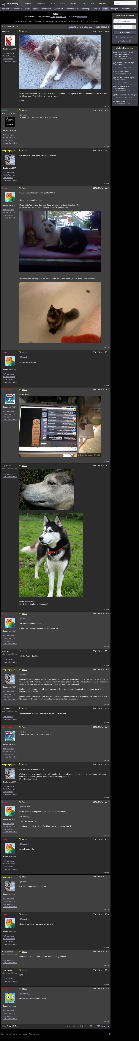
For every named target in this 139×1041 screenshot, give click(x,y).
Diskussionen (41, 3)
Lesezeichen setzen (10, 61)
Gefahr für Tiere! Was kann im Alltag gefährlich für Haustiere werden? (125, 55)
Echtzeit (28, 3)
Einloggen (126, 33)
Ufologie (97, 9)
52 (87, 27)
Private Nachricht (9, 56)
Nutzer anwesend (125, 15)
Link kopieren (8, 59)
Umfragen (114, 9)
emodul (5, 32)
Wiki (92, 3)
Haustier (59, 17)
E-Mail (84, 17)
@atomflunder (24, 619)
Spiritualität (58, 9)
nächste (104, 27)
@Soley (22, 656)
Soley (4, 188)
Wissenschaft (17, 9)
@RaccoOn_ (24, 357)
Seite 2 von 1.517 (9, 27)
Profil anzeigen (8, 53)
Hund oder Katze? (123, 72)
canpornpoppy (8, 151)
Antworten (75, 21)
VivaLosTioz (7, 952)
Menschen (5, 9)
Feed (79, 17)
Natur (105, 9)
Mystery (36, 9)
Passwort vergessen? (124, 37)
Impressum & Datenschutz (11, 1034)
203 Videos (49, 21)
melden (106, 106)
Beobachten (62, 21)
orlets (4, 111)
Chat (83, 3)
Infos (95, 21)
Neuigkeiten (103, 3)
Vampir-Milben (122, 102)
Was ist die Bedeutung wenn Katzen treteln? (125, 80)
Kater (64, 17)
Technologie (86, 9)
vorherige (72, 27)
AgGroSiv (6, 466)
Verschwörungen (72, 9)
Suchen (86, 21)
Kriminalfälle (46, 9)
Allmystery (12, 3)
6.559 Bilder (36, 21)
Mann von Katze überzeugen (126, 96)
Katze (52, 17)
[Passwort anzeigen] (134, 28)
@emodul (23, 115)
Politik (27, 9)
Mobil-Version (34, 1034)
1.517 (98, 27)
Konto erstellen (126, 41)
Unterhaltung (126, 9)
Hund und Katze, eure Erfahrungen (123, 88)
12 (85, 27)
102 (90, 27)
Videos (62, 3)
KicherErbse (7, 989)
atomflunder (7, 390)
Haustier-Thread (30, 779)
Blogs (53, 3)
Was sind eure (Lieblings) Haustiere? (124, 65)
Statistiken (73, 3)
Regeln (24, 1034)
